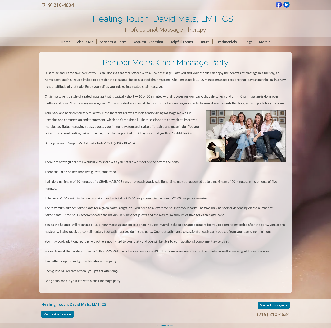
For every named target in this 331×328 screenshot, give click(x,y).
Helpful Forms (181, 41)
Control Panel (165, 325)
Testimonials (226, 41)
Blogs (247, 41)
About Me (85, 41)
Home (65, 41)
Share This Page (272, 305)
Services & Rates (113, 41)
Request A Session (148, 41)
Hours (204, 41)
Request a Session (57, 314)
